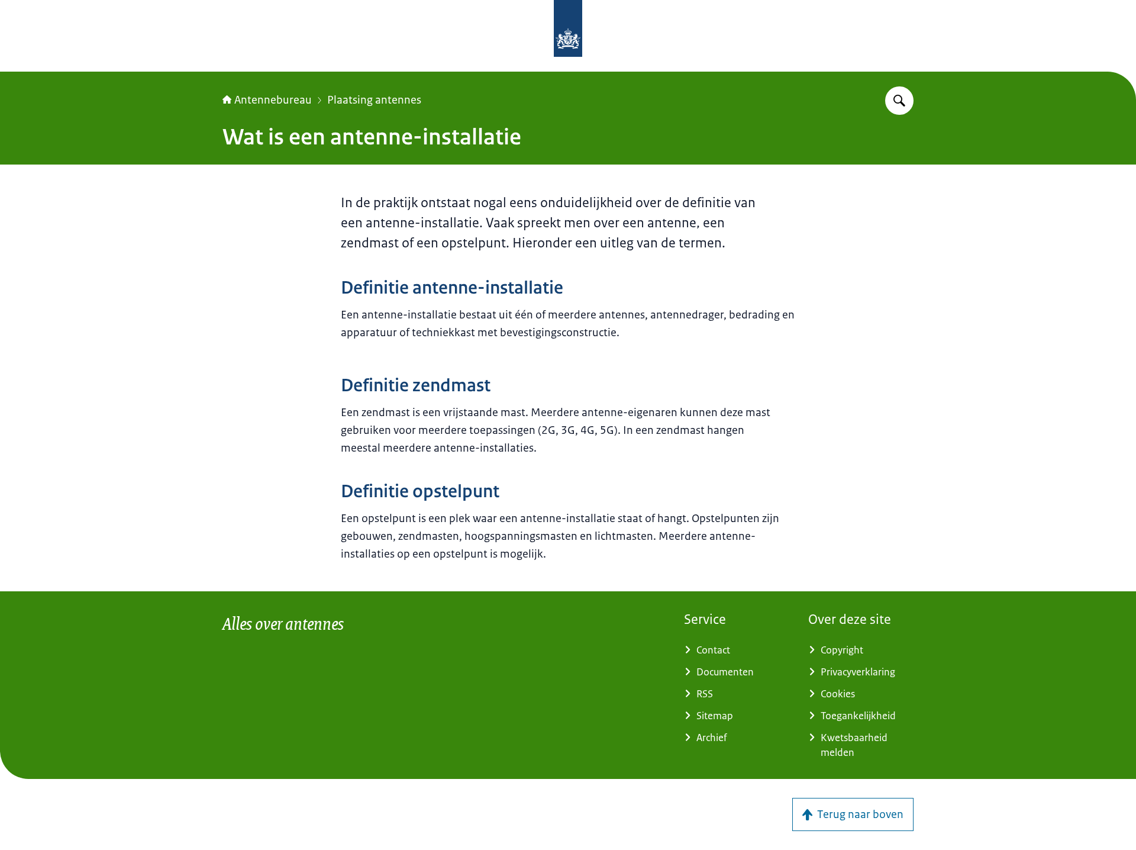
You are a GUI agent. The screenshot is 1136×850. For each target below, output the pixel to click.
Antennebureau (273, 100)
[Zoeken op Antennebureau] (899, 100)
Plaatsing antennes (374, 100)
